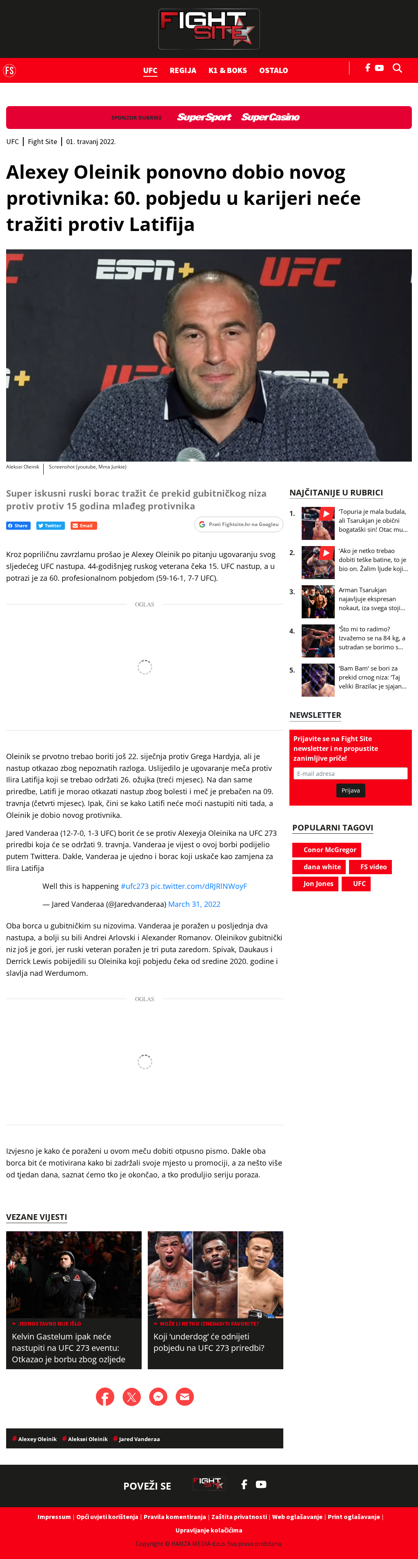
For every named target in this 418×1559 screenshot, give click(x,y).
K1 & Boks (228, 70)
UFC (150, 70)
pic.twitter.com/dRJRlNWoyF (199, 886)
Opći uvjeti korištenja (107, 1516)
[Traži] (395, 67)
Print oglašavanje (354, 1516)
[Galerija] (209, 355)
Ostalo (273, 70)
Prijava (351, 790)
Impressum (54, 1516)
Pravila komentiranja (175, 1516)
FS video (373, 866)
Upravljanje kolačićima (209, 1530)
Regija (183, 70)
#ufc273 (135, 886)
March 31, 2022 (194, 904)
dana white (321, 866)
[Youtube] (381, 67)
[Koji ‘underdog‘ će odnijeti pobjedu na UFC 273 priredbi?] (215, 1274)
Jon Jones (318, 883)
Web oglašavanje (297, 1516)
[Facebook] (368, 67)
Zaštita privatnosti (239, 1516)
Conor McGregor (329, 849)
